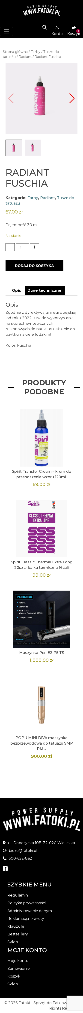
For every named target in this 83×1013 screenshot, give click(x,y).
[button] (72, 98)
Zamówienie (18, 968)
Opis (16, 290)
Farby (35, 52)
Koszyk (13, 976)
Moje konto (17, 961)
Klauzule (15, 926)
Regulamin (17, 895)
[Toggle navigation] (6, 31)
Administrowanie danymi (30, 911)
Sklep (12, 942)
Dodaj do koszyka (34, 265)
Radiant (25, 57)
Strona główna (15, 52)
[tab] (16, 290)
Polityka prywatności (26, 903)
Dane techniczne (44, 290)
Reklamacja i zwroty (25, 918)
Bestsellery (17, 934)
